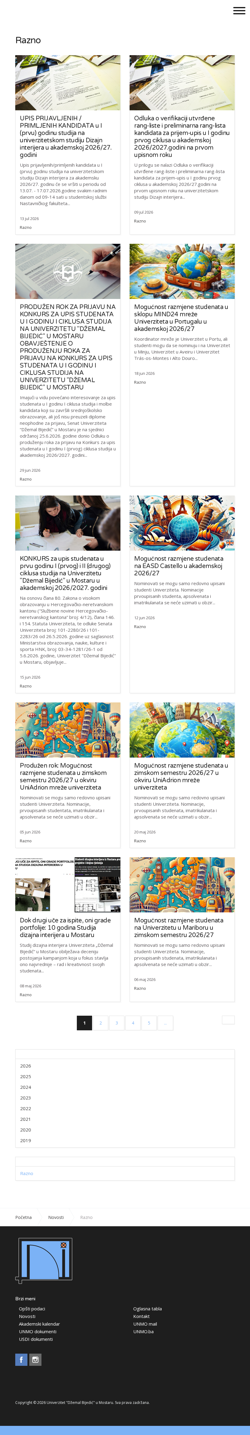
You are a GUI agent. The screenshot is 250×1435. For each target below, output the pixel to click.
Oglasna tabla (147, 1308)
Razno (26, 227)
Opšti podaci (32, 1308)
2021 (25, 1119)
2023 (25, 1098)
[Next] (228, 1020)
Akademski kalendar (39, 1324)
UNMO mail (145, 1324)
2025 (25, 1076)
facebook (21, 1360)
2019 (25, 1140)
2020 (25, 1130)
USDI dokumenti (36, 1339)
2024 (25, 1087)
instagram (35, 1360)
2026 (25, 1066)
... (165, 1023)
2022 (25, 1108)
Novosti (27, 1316)
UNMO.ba (143, 1331)
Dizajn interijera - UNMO (36, 10)
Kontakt (141, 1316)
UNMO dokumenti (37, 1331)
